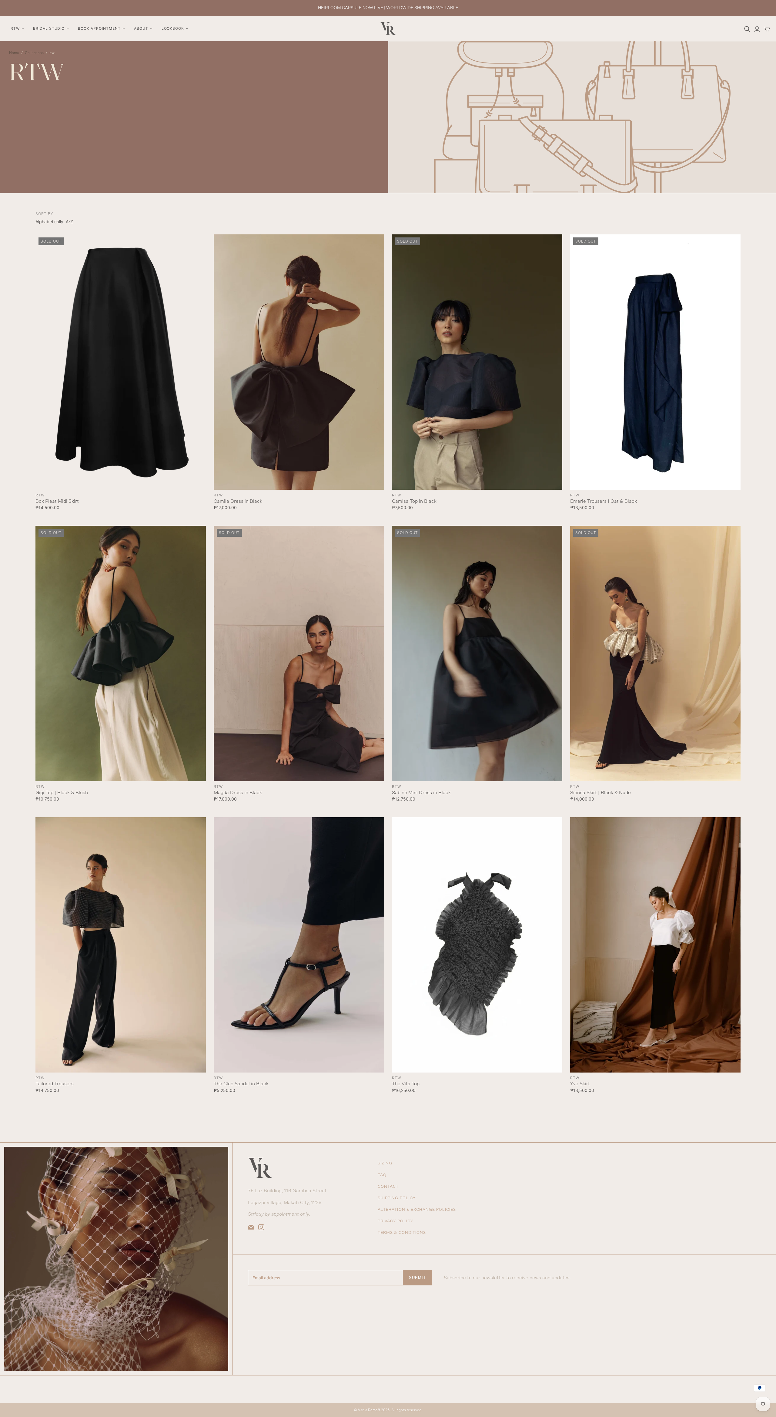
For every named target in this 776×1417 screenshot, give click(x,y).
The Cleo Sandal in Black (241, 1083)
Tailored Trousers (54, 1083)
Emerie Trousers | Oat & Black (603, 501)
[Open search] (747, 29)
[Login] (757, 29)
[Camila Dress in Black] (299, 362)
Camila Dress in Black (238, 501)
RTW (40, 495)
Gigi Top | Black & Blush (61, 792)
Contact (388, 1187)
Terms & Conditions (402, 1233)
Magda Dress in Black (238, 792)
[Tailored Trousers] (120, 945)
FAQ (382, 1175)
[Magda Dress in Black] (299, 653)
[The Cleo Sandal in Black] (299, 945)
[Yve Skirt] (655, 945)
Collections (34, 53)
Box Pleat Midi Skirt (57, 501)
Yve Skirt (580, 1083)
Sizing (385, 1163)
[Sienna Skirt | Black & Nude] (655, 653)
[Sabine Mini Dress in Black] (477, 653)
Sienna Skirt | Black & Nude (600, 792)
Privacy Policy (395, 1221)
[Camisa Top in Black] (477, 362)
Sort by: (45, 214)
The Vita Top (406, 1083)
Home (14, 53)
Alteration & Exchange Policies (417, 1210)
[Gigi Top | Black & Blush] (120, 653)
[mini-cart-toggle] (767, 29)
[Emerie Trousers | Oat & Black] (655, 362)
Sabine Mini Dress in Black (421, 792)
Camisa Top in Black (414, 501)
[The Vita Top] (477, 945)
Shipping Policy (397, 1198)
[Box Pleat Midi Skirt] (120, 362)
